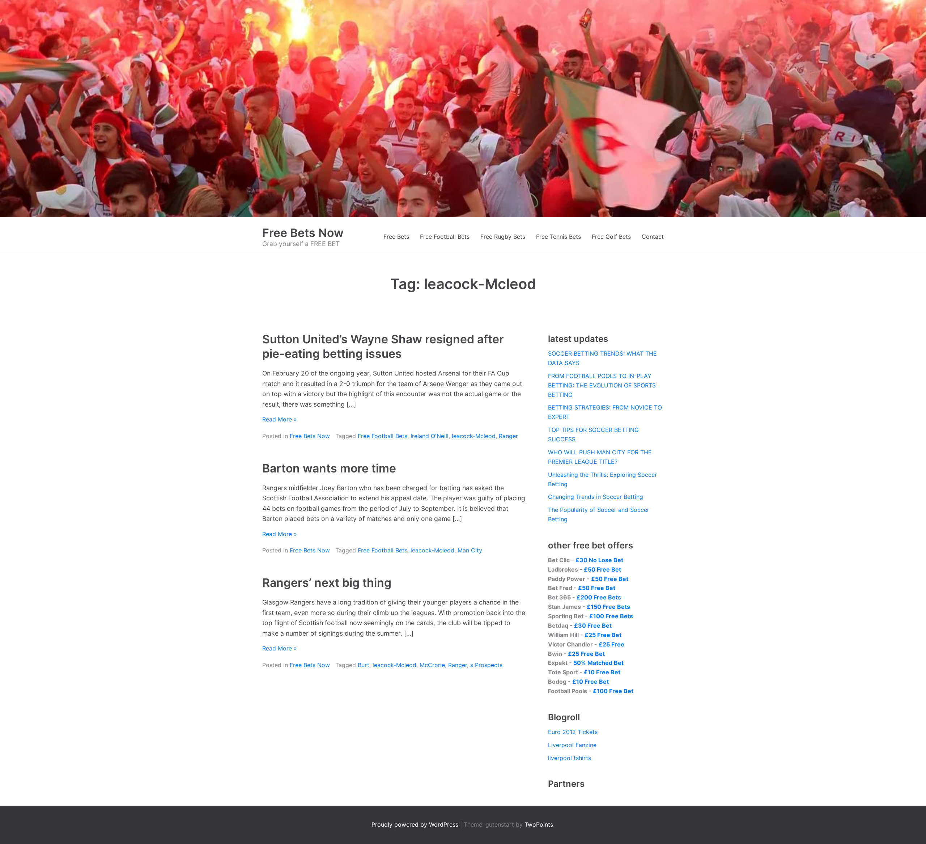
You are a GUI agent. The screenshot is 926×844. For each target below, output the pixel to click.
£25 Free (611, 644)
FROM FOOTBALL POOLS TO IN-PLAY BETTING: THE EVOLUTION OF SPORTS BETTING (602, 385)
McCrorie (432, 665)
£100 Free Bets (611, 616)
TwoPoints (538, 824)
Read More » (279, 419)
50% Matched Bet (598, 662)
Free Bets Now (303, 233)
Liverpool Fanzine (572, 744)
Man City (470, 550)
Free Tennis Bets (558, 236)
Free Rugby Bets (502, 236)
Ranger (508, 436)
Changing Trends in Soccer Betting (595, 496)
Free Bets (396, 236)
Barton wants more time (329, 468)
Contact (653, 236)
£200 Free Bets (599, 597)
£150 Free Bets (608, 606)
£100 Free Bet (613, 691)
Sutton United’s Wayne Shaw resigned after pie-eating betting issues (383, 346)
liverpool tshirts (569, 758)
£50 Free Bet (602, 569)
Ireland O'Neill (430, 436)
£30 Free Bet (593, 625)
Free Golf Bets (611, 236)
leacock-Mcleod (474, 436)
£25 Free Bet (603, 635)
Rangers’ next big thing (326, 583)
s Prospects (486, 665)
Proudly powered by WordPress (415, 824)
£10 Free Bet (602, 672)
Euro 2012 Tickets (573, 731)
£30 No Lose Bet (599, 560)
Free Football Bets (445, 236)
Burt (363, 665)
